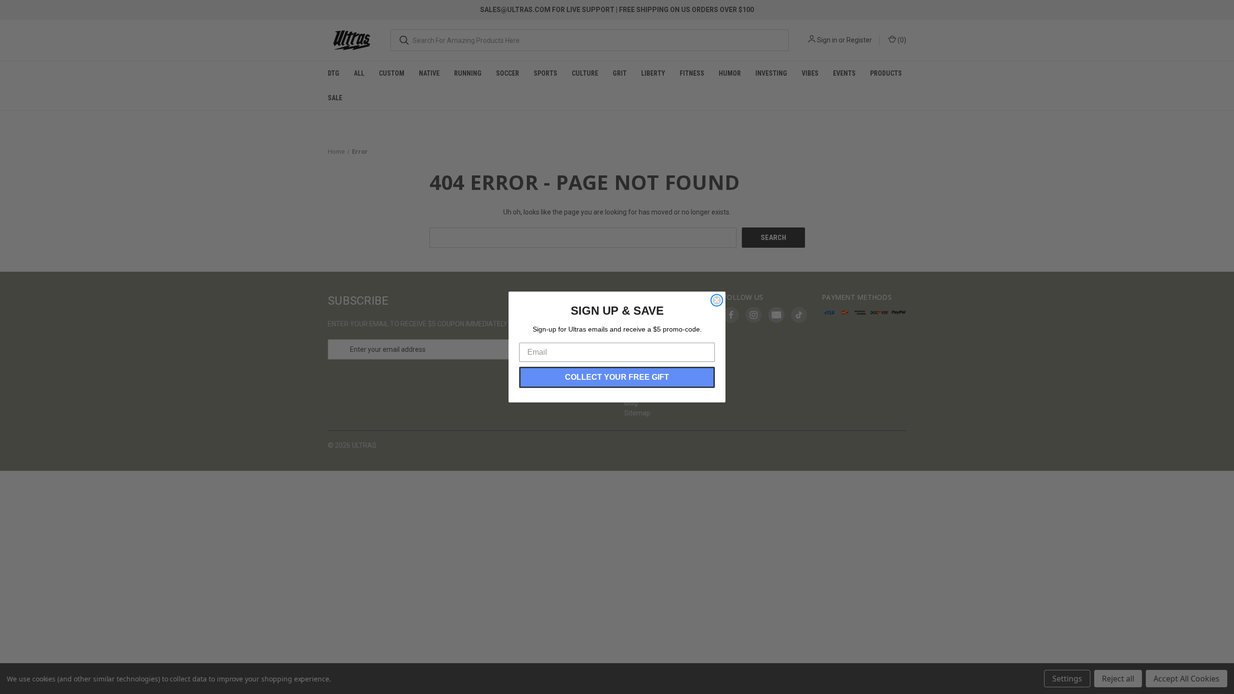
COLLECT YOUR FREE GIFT (617, 377)
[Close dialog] (717, 300)
